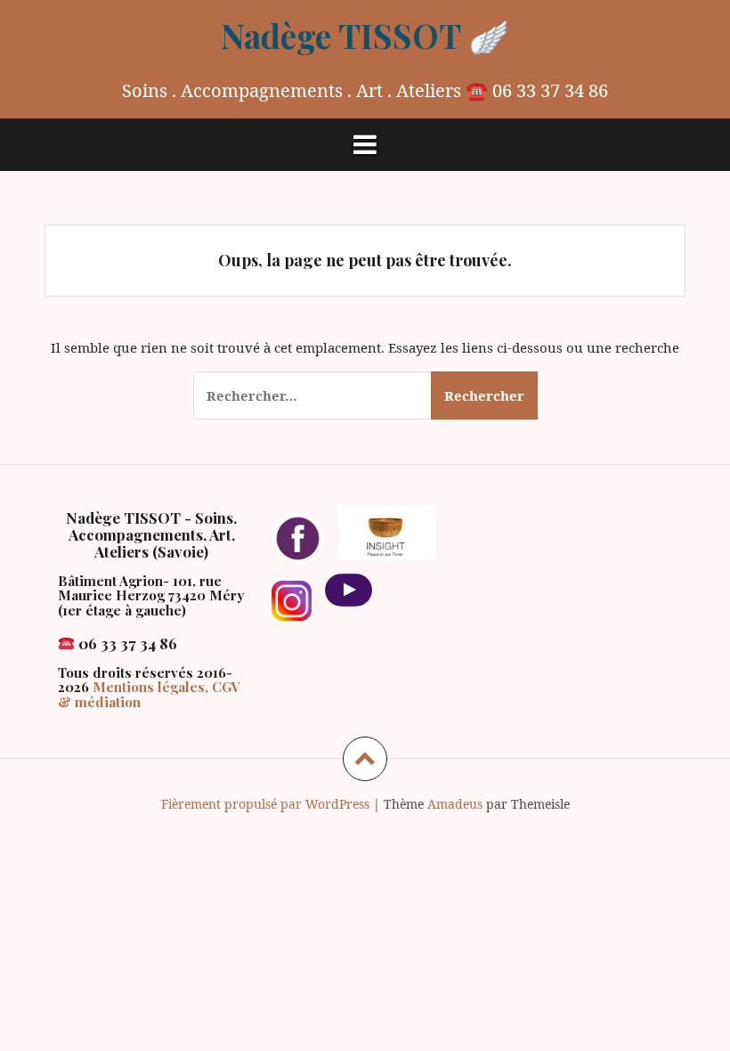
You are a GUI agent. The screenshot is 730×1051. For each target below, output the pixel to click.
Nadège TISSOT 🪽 (365, 35)
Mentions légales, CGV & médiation (149, 694)
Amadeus (455, 803)
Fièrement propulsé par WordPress (265, 803)
